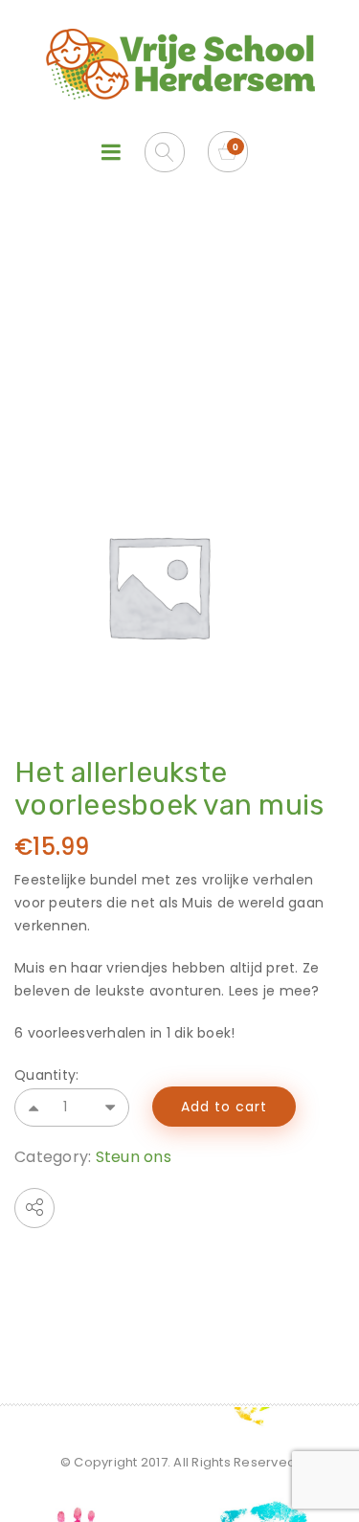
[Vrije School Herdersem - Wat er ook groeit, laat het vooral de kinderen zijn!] (180, 64)
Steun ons (133, 1157)
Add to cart (224, 1106)
